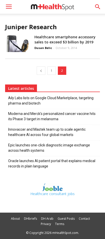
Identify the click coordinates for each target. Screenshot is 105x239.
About (15, 218)
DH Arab (47, 218)
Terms (59, 224)
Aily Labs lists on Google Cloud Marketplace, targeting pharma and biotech (51, 100)
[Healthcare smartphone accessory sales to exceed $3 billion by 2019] (18, 43)
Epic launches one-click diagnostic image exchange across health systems (49, 147)
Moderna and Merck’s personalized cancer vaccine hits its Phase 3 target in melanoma (52, 116)
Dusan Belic (43, 48)
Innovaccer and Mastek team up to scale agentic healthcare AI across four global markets (47, 132)
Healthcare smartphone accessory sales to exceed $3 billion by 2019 (65, 39)
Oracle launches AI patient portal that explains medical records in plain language (51, 163)
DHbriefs (30, 218)
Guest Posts (66, 218)
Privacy (46, 224)
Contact (84, 218)
